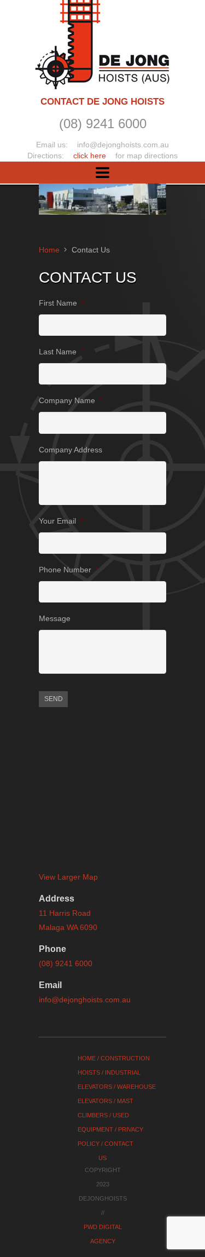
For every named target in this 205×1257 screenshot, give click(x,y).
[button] (102, 173)
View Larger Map (68, 877)
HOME (87, 1058)
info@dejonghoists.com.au (85, 999)
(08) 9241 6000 (65, 963)
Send (53, 699)
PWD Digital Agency (103, 1234)
